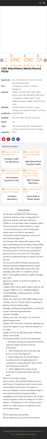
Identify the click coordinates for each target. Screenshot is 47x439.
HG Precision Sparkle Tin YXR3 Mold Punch (12, 179)
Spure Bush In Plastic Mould (33, 198)
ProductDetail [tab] (23, 210)
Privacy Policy (30, 434)
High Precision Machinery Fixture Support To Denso (33, 182)
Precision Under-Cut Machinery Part (12, 160)
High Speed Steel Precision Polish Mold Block (33, 163)
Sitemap (19, 434)
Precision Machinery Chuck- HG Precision (12, 198)
